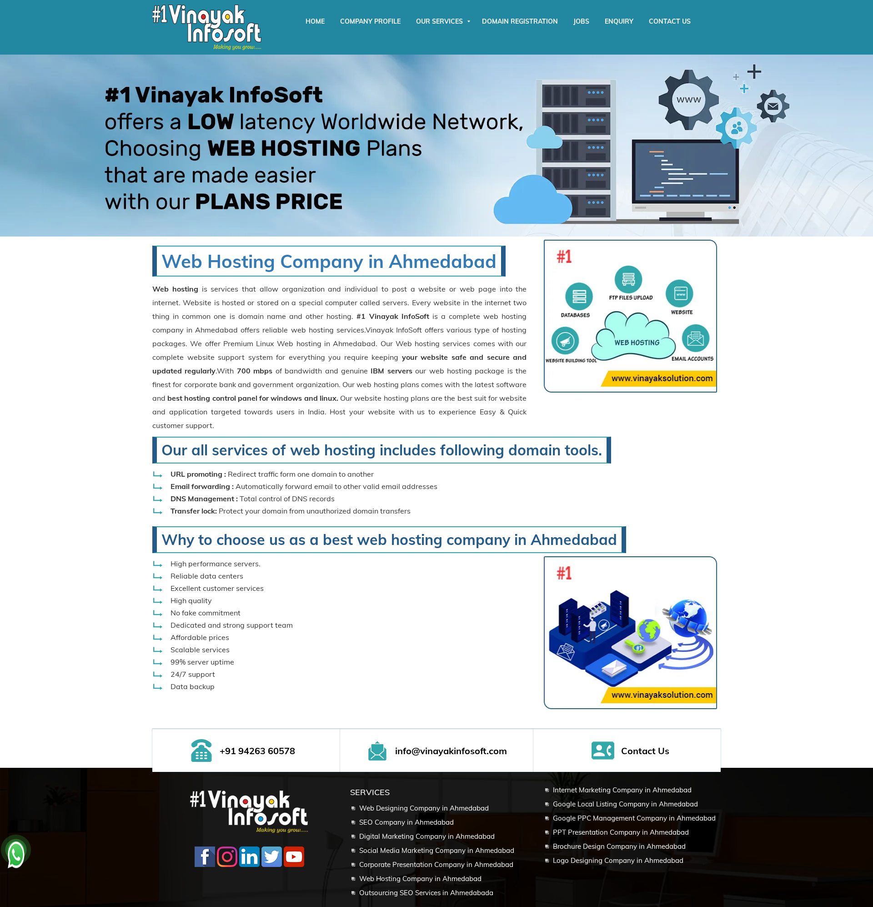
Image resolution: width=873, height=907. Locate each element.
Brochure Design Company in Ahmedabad (619, 846)
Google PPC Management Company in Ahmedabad (634, 818)
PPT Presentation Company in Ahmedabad (621, 832)
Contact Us (645, 750)
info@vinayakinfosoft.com (451, 750)
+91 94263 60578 (257, 750)
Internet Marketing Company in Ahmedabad (622, 790)
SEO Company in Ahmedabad (406, 822)
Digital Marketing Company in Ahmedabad (427, 836)
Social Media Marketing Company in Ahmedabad (436, 850)
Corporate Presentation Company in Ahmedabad (436, 864)
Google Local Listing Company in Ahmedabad (625, 804)
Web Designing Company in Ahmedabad (424, 808)
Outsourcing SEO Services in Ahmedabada (426, 892)
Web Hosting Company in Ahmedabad (329, 261)
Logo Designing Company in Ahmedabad (618, 860)
